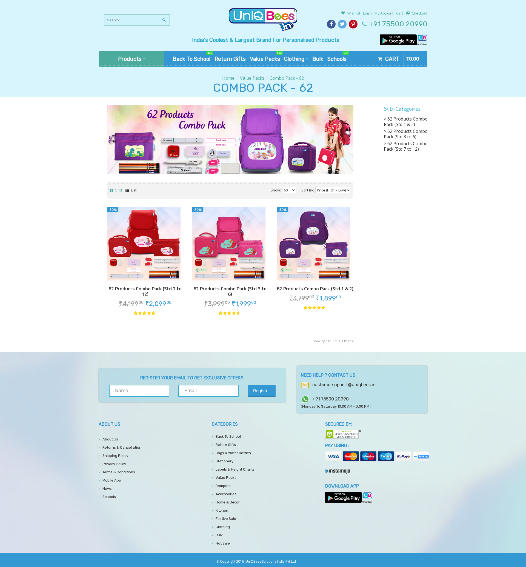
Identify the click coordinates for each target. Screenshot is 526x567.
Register (261, 390)
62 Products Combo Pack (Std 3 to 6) (230, 291)
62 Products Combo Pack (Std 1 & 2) (315, 288)
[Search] (164, 20)
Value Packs (252, 78)
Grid (118, 190)
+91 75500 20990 (398, 24)
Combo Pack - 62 (287, 78)
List (133, 190)
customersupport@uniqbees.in (344, 384)
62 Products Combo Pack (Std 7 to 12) (145, 291)
